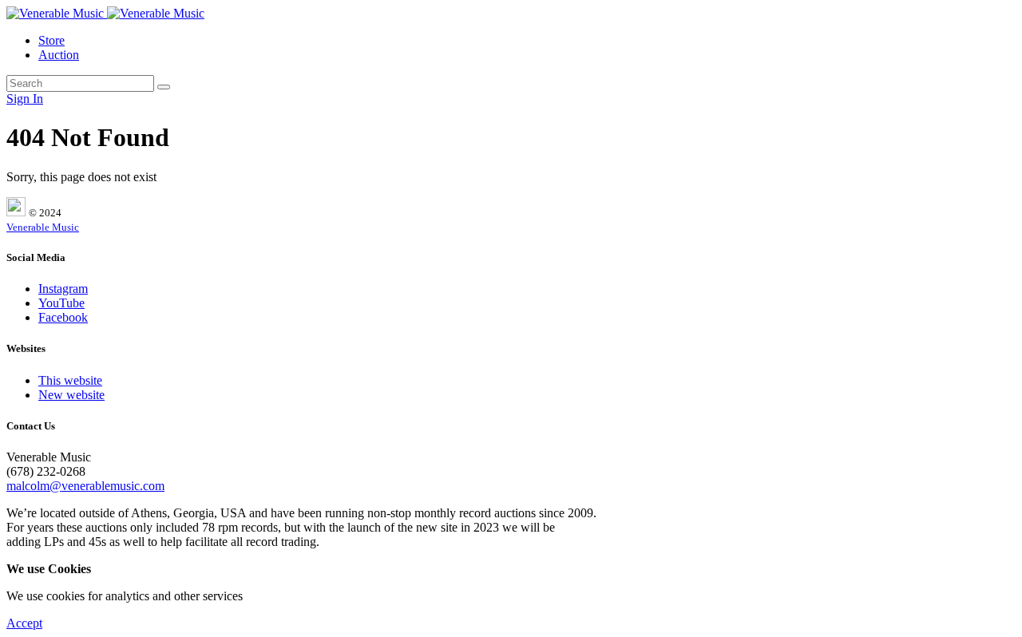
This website (70, 380)
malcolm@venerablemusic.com (85, 486)
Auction (58, 54)
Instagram (63, 288)
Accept (24, 623)
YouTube (61, 303)
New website (71, 395)
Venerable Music (42, 227)
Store (51, 40)
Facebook (63, 317)
